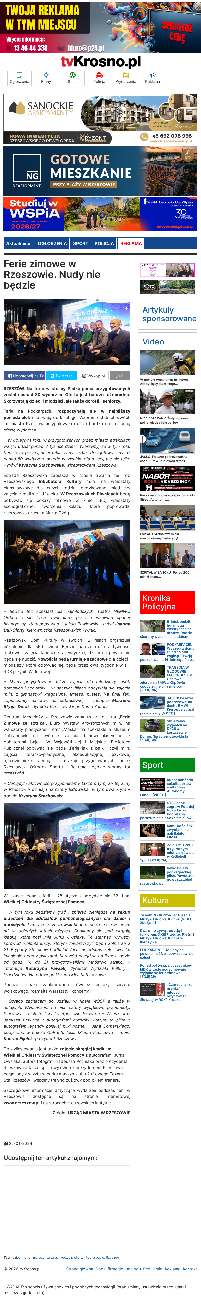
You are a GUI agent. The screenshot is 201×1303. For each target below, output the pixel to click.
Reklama (152, 81)
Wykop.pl (95, 375)
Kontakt (190, 1268)
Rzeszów (113, 1257)
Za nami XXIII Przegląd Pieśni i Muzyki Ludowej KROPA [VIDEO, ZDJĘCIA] (166, 919)
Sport (73, 81)
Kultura (155, 900)
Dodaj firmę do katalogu (118, 1268)
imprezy (38, 1257)
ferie (26, 1257)
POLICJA (104, 243)
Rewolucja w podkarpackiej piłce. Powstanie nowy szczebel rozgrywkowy (167, 875)
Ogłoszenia (19, 81)
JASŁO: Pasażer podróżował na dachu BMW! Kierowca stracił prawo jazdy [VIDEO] (167, 705)
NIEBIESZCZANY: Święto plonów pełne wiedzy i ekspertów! (165, 420)
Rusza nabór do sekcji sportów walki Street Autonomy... (167, 497)
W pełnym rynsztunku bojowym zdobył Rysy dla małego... (164, 382)
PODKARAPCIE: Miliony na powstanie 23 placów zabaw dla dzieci (166, 953)
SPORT (80, 243)
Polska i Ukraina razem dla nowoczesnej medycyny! (159, 536)
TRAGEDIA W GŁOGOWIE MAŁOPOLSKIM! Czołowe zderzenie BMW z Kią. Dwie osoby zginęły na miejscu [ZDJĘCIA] (167, 678)
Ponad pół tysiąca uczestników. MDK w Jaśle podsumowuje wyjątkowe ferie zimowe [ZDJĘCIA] (166, 971)
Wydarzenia (126, 81)
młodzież (65, 1257)
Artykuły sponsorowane (169, 314)
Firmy (46, 81)
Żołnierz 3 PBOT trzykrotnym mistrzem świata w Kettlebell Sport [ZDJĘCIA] (167, 852)
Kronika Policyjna (159, 602)
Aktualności (19, 243)
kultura (51, 1257)
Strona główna (79, 1268)
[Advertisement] (40, 1205)
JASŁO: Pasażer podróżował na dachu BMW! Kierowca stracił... (164, 459)
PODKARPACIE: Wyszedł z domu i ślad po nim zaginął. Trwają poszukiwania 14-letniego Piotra (167, 652)
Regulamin (152, 1268)
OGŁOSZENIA (52, 243)
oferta (78, 1257)
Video (153, 341)
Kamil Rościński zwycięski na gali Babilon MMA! (180, 831)
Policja (99, 81)
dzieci (16, 1257)
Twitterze (63, 375)
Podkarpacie (94, 1257)
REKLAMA (131, 243)
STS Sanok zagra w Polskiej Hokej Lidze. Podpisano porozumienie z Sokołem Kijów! (167, 810)
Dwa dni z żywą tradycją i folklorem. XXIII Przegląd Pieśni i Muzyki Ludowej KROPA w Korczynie (167, 936)
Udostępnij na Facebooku (28, 375)
